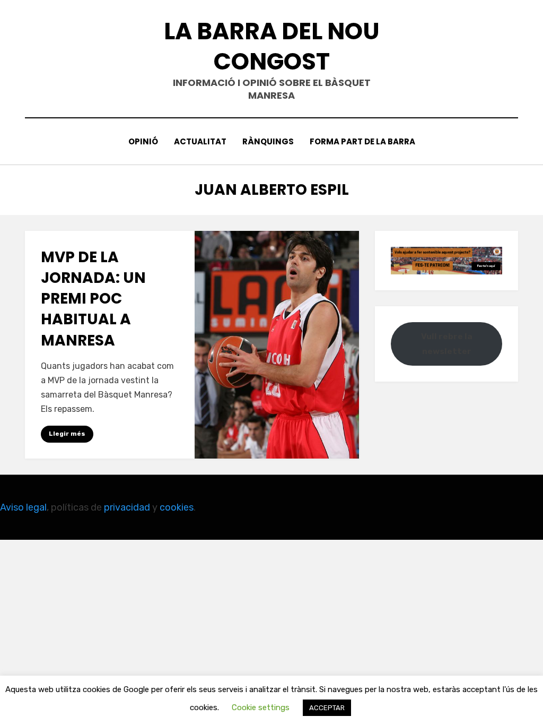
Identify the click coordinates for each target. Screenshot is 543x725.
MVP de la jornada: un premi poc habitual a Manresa (93, 299)
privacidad (127, 507)
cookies (177, 507)
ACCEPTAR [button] (327, 708)
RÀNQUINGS (268, 141)
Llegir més (67, 433)
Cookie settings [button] (261, 707)
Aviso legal (23, 507)
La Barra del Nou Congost (272, 46)
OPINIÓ (143, 141)
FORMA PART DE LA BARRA (362, 141)
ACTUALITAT (200, 141)
